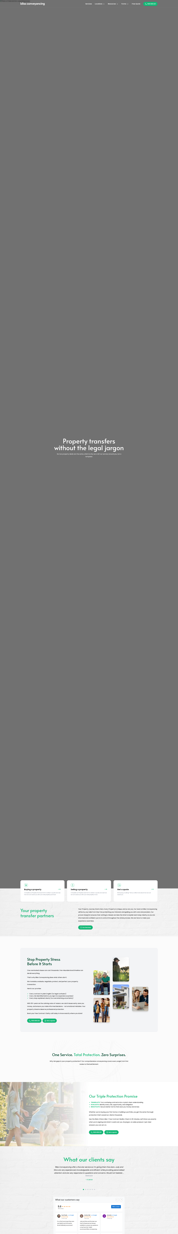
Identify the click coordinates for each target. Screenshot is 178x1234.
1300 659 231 (151, 4)
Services (88, 4)
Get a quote (51, 1021)
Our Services (86, 927)
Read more (89, 1176)
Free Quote (136, 4)
